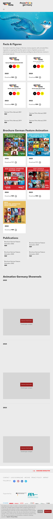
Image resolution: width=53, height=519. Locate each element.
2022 (31, 101)
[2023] (14, 90)
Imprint (8, 516)
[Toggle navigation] (4, 9)
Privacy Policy (14, 516)
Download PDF (9, 162)
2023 (7, 101)
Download (9, 77)
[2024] (38, 63)
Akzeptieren (48, 511)
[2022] (38, 90)
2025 (7, 73)
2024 (31, 73)
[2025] (14, 63)
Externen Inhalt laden (26, 320)
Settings (40, 511)
